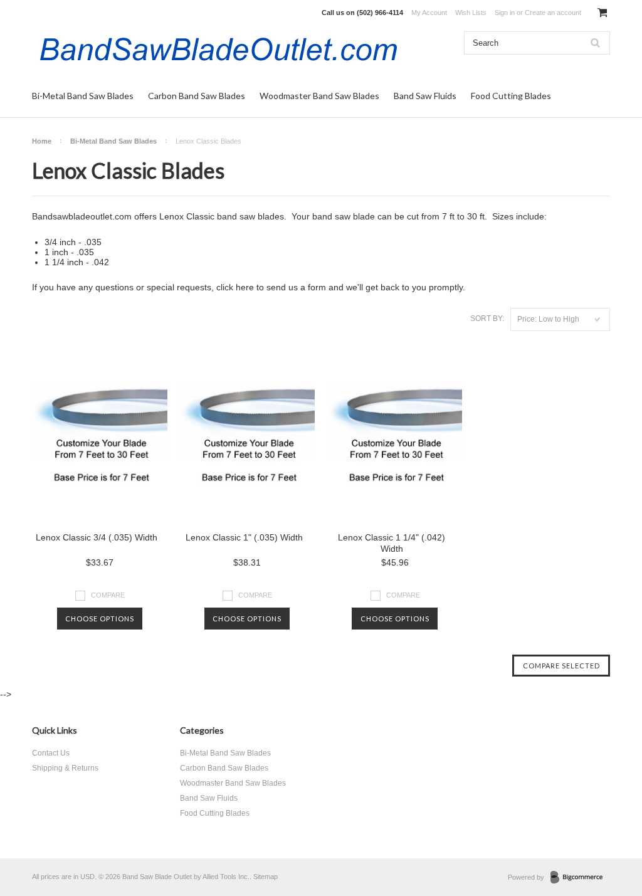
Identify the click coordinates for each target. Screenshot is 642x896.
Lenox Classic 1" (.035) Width (244, 537)
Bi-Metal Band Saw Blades (83, 95)
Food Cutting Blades (511, 95)
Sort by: (487, 318)
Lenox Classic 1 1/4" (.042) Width (391, 543)
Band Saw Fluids (425, 95)
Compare (108, 595)
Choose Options (99, 618)
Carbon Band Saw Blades (196, 95)
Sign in (505, 12)
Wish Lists (471, 12)
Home (41, 141)
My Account (429, 12)
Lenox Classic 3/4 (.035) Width (96, 537)
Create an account (553, 12)
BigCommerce (580, 878)
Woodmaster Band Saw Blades (319, 95)
